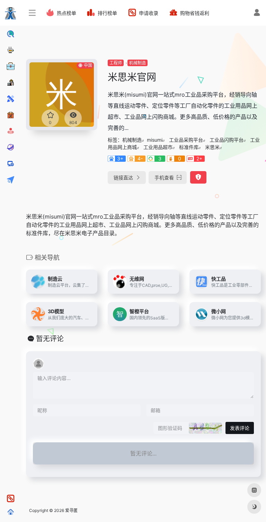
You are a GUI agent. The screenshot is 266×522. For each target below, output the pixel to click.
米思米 (212, 147)
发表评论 (239, 428)
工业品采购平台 (186, 140)
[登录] (256, 13)
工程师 (115, 62)
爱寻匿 (71, 510)
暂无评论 (50, 339)
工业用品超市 (157, 147)
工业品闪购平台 (226, 140)
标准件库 (188, 147)
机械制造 (137, 62)
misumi (154, 140)
